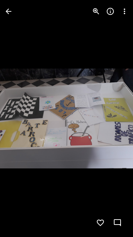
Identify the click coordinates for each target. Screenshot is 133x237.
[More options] (124, 11)
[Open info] (110, 11)
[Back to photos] (8, 11)
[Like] (100, 223)
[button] (20, 119)
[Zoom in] (96, 11)
